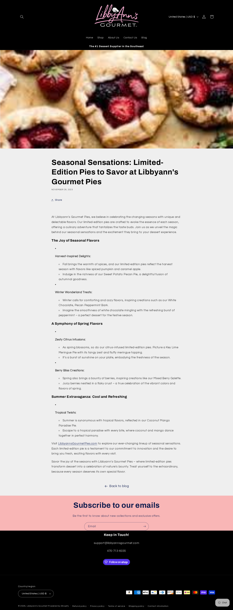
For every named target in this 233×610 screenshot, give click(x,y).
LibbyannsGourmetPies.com (77, 443)
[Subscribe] (145, 526)
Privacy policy (97, 606)
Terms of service (116, 606)
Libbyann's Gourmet (37, 606)
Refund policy (79, 606)
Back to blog (119, 486)
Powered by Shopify (58, 606)
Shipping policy (136, 606)
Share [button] (58, 200)
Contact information (158, 606)
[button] (22, 17)
